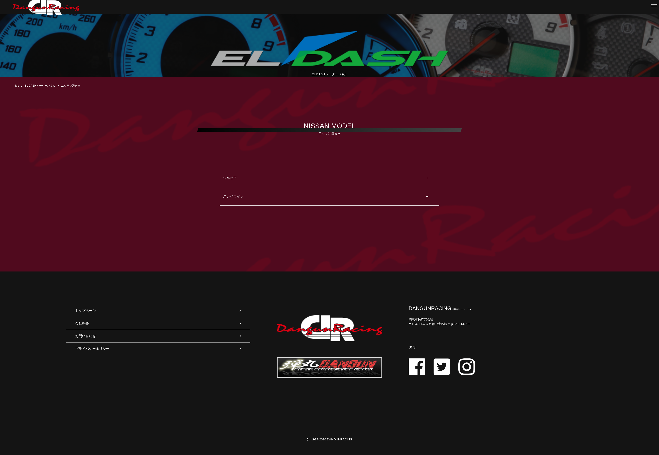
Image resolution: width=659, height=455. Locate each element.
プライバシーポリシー (92, 349)
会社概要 (82, 323)
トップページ (85, 310)
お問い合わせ (85, 336)
